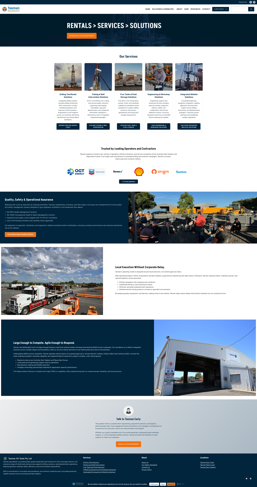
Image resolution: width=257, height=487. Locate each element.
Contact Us (146, 467)
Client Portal (219, 9)
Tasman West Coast (207, 465)
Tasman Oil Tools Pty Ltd (20, 458)
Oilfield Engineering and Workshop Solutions (99, 470)
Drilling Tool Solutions (91, 462)
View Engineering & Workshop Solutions (159, 126)
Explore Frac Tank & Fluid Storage (128, 126)
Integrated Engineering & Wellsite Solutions (99, 472)
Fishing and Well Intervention (94, 465)
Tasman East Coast (207, 462)
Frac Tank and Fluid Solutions (93, 467)
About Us (145, 462)
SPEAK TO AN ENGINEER (128, 444)
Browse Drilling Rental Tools (68, 126)
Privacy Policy (147, 470)
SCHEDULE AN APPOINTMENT (81, 36)
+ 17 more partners (128, 181)
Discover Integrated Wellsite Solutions (189, 126)
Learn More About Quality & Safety (20, 234)
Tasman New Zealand (208, 467)
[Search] (251, 9)
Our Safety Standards (149, 465)
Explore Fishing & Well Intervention (98, 126)
